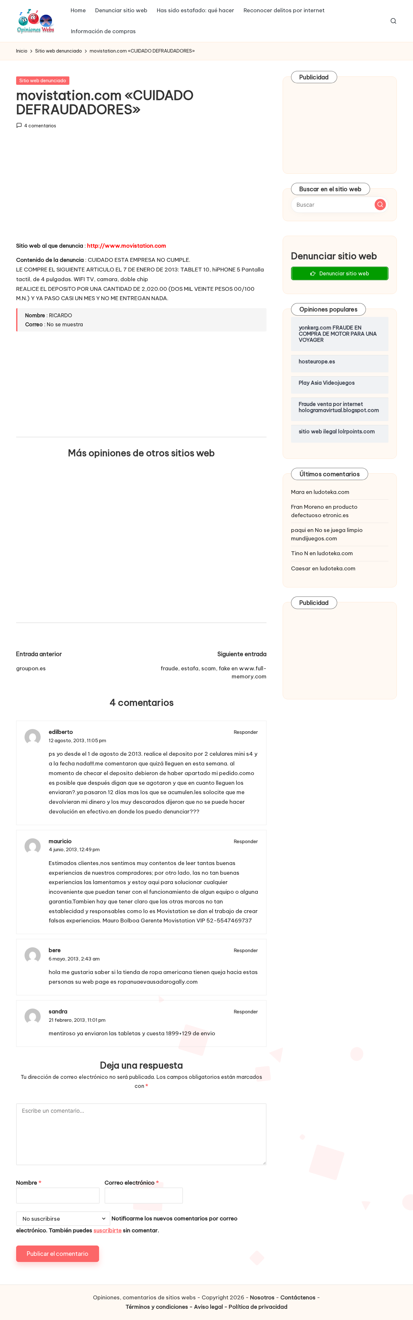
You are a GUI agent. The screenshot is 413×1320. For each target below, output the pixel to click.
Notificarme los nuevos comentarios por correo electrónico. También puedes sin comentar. (126, 1224)
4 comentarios (40, 126)
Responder (246, 732)
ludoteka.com (331, 492)
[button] (380, 204)
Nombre (28, 1182)
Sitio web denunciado (42, 81)
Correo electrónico (132, 1182)
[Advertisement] (141, 191)
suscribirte (108, 1230)
